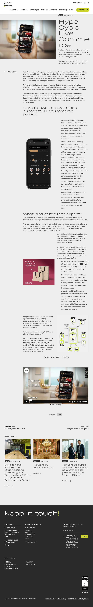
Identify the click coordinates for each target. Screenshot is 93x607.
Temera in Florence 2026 (43, 466)
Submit (84, 536)
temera (8, 5)
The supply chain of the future (15, 429)
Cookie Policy (61, 599)
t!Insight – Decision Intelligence (77, 429)
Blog (60, 15)
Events (36, 461)
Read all (7, 486)
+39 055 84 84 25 (11, 540)
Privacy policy (72, 599)
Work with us (77, 2)
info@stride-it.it (31, 542)
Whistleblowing (50, 599)
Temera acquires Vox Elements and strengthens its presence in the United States (75, 470)
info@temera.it (10, 542)
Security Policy (83, 599)
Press (65, 461)
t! (6, 598)
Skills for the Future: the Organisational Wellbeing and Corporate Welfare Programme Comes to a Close (18, 472)
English (8, 2)
